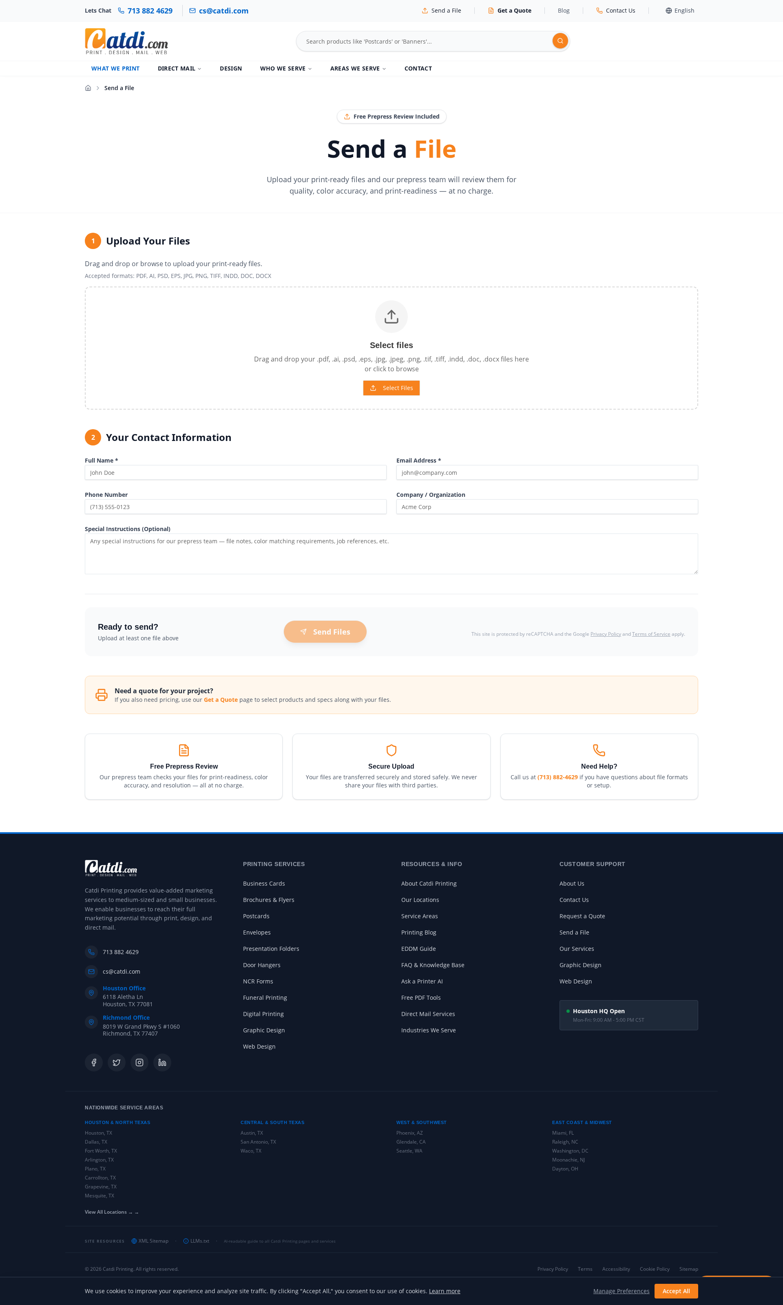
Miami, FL (563, 1132)
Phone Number (106, 494)
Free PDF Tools (421, 997)
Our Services (577, 948)
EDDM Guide (418, 948)
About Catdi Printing (429, 883)
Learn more (444, 1291)
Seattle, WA (409, 1150)
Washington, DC (570, 1150)
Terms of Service (651, 633)
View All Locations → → (112, 1212)
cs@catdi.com (121, 971)
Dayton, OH (565, 1168)
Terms (585, 1269)
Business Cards (264, 883)
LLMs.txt (199, 1241)
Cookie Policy (655, 1269)
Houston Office (124, 988)
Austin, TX (252, 1132)
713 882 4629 (121, 952)
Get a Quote (221, 699)
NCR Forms (258, 981)
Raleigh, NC (565, 1141)
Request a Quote (582, 916)
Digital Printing (263, 1014)
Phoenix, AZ (409, 1132)
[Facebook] (94, 1062)
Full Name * (101, 460)
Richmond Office (126, 1017)
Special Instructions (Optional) (127, 529)
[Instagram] (139, 1062)
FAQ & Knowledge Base (432, 965)
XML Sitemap (153, 1241)
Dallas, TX (96, 1141)
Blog (564, 10)
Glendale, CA (411, 1141)
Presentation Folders (271, 948)
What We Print (115, 68)
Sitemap (688, 1269)
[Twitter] (117, 1062)
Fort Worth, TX (101, 1150)
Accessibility (616, 1269)
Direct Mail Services (428, 1014)
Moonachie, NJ (568, 1159)
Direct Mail (177, 68)
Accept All (676, 1291)
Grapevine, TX (101, 1186)
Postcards (256, 916)
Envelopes (257, 932)
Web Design (259, 1046)
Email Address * (418, 460)
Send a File (574, 932)
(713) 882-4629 (557, 777)
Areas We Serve (355, 68)
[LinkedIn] (162, 1062)
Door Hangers (262, 965)
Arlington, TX (99, 1159)
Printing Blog (418, 932)
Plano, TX (95, 1168)
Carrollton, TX (100, 1177)
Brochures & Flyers (268, 900)
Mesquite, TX (99, 1195)
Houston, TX (98, 1132)
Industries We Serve (428, 1030)
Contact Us (574, 900)
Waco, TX (251, 1150)
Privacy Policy (606, 633)
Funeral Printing (265, 997)
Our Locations (420, 900)
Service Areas (419, 916)
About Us (572, 883)
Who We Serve (283, 68)
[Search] (560, 41)
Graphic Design (264, 1030)
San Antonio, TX (258, 1141)
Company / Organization (430, 494)
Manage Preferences (621, 1291)
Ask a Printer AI (422, 981)
